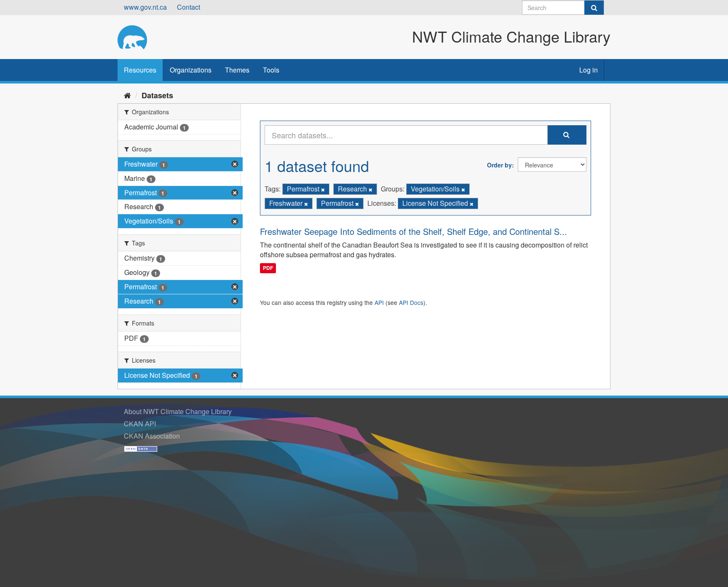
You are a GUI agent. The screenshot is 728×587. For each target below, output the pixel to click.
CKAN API (140, 423)
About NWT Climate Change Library (178, 411)
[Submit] (594, 7)
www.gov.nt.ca (145, 7)
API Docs (411, 302)
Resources (140, 70)
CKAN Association (152, 436)
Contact (188, 7)
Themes (237, 70)
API (379, 302)
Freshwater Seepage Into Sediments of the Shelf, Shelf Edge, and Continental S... (413, 231)
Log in (588, 70)
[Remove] (323, 189)
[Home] (127, 94)
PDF (268, 268)
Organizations (190, 70)
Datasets (157, 95)
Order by (499, 165)
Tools (271, 70)
